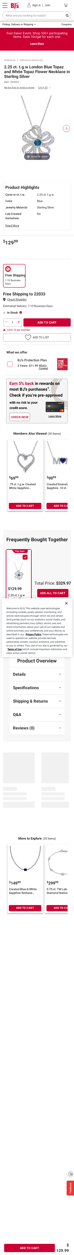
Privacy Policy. (34, 634)
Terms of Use (14, 649)
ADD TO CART (47, 322)
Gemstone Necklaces (31, 60)
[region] (37, 627)
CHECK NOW (20, 417)
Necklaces (9, 60)
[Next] (66, 128)
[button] (17, 299)
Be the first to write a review (19, 87)
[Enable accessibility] (70, 1174)
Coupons (66, 24)
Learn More (37, 43)
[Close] (66, 603)
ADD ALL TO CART (53, 593)
